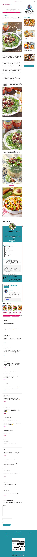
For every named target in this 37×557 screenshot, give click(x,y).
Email (3, 521)
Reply (5, 342)
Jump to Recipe (5, 15)
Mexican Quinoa (11, 185)
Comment (4, 505)
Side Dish (9, 4)
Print (12, 241)
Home (3, 4)
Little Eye (24, 555)
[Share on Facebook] (15, 12)
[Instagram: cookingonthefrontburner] (5, 278)
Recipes (6, 4)
